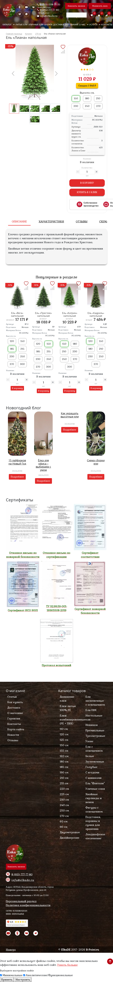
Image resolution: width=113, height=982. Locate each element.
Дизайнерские (69, 837)
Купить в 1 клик (87, 192)
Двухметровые (70, 832)
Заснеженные (94, 761)
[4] (90, 69)
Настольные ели (93, 717)
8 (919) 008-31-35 (50, 4)
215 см (64, 783)
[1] (81, 69)
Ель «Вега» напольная (17, 314)
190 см (64, 772)
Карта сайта (15, 729)
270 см (64, 816)
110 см (64, 729)
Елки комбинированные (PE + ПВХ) (70, 719)
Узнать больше (67, 965)
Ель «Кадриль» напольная (96, 314)
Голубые (91, 767)
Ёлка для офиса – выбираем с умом (43, 465)
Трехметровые (95, 735)
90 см (63, 827)
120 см (64, 734)
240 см (64, 805)
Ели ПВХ (91, 710)
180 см (64, 761)
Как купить (15, 702)
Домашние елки (67, 698)
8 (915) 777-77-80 (49, 9)
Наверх (11, 949)
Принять (7, 979)
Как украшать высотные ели (70, 415)
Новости (13, 734)
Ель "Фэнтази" (95, 783)
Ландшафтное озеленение (95, 836)
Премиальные (94, 730)
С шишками (93, 778)
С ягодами (92, 772)
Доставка (13, 707)
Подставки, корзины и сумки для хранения (93, 823)
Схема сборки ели (96, 462)
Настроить (23, 979)
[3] (87, 69)
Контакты (14, 724)
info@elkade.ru (49, 15)
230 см (64, 799)
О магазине (15, 713)
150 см (64, 745)
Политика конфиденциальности (28, 905)
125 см (64, 739)
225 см (64, 794)
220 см (64, 788)
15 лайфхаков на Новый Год (17, 462)
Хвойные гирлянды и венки (93, 798)
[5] (93, 69)
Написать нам (99, 6)
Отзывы (12, 740)
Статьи (12, 696)
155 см (64, 750)
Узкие (89, 741)
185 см (64, 767)
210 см (64, 778)
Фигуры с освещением (94, 809)
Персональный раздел (21, 901)
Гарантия (13, 718)
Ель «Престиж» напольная (43, 314)
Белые (89, 756)
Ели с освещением (94, 748)
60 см (63, 821)
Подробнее (17, 476)
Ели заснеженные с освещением (95, 700)
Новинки (91, 725)
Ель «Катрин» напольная (69, 314)
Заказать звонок (76, 6)
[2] (84, 69)
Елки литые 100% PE (68, 708)
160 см (64, 756)
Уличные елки (95, 788)
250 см (64, 810)
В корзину (87, 182)
